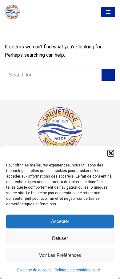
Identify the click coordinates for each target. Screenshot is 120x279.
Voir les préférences (60, 255)
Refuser (60, 238)
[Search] (108, 74)
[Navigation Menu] (108, 12)
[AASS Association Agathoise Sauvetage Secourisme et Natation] (12, 12)
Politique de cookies (34, 270)
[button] (111, 153)
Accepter (60, 221)
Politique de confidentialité (77, 270)
